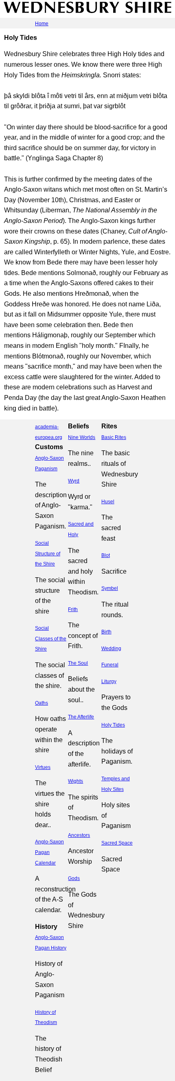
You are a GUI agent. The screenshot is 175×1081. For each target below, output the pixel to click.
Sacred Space (117, 843)
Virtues (42, 767)
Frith (73, 609)
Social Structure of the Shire (47, 553)
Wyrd (73, 481)
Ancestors (79, 835)
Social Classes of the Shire (50, 638)
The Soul (78, 663)
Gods (74, 878)
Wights (75, 781)
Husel (107, 501)
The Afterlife (81, 717)
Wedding (111, 648)
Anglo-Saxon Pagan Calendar (49, 852)
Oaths (41, 703)
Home (41, 23)
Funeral (109, 665)
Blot (105, 555)
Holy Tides (113, 725)
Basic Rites (113, 437)
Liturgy (108, 681)
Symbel (109, 588)
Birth (106, 632)
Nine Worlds (81, 437)
